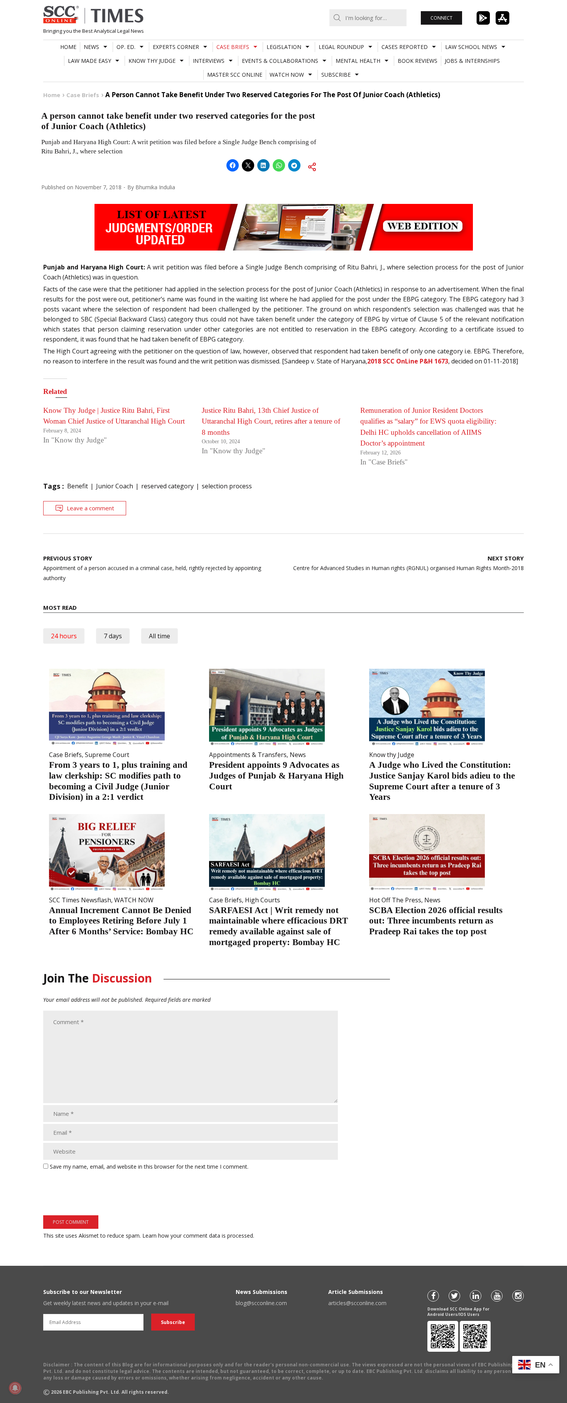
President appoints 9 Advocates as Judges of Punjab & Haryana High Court (276, 775)
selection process (227, 486)
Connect (441, 18)
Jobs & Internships (472, 60)
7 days (113, 636)
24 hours (64, 636)
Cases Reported (404, 46)
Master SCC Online (234, 74)
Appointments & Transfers (248, 754)
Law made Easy (89, 60)
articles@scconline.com (357, 1303)
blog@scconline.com (261, 1303)
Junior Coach (114, 486)
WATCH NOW (287, 74)
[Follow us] (433, 1296)
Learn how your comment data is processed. (198, 1235)
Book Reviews (417, 60)
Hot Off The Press (395, 900)
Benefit (77, 486)
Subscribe (336, 74)
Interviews (208, 60)
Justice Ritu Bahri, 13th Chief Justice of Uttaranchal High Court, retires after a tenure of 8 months (271, 421)
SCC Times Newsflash (80, 900)
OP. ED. (125, 46)
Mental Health (358, 60)
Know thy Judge (152, 60)
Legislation (284, 46)
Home (68, 46)
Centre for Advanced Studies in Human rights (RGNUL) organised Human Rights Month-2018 (408, 563)
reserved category (167, 486)
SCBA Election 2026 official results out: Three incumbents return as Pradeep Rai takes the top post (436, 920)
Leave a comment (90, 508)
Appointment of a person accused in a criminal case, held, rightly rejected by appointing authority (152, 568)
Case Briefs (232, 46)
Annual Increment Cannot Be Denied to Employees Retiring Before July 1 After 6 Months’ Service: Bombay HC (121, 920)
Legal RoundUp (341, 46)
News (91, 46)
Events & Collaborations (280, 60)
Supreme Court (107, 754)
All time (159, 636)
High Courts (262, 900)
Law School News (471, 46)
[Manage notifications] (15, 1388)
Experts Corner (176, 46)
